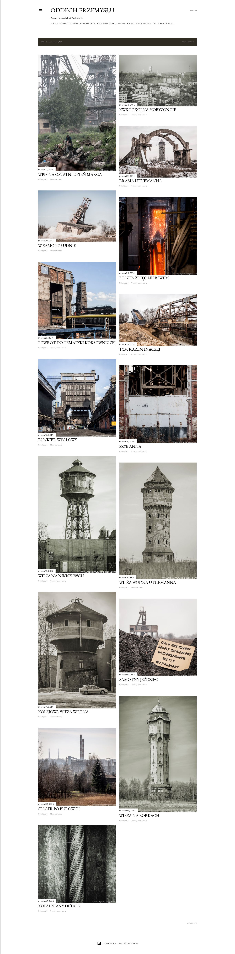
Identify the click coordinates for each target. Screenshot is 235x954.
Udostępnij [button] (42, 179)
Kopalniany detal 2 (59, 906)
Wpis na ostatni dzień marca (70, 174)
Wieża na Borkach (139, 815)
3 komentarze (56, 717)
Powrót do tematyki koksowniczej (77, 342)
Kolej (130, 23)
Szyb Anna (130, 446)
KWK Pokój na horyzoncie (147, 109)
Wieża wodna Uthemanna (147, 582)
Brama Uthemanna (140, 180)
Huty (92, 23)
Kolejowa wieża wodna (63, 711)
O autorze (73, 23)
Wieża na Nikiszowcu (61, 575)
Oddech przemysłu (82, 10)
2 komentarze (56, 179)
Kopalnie (84, 23)
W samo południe (57, 245)
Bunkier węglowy (57, 439)
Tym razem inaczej (139, 349)
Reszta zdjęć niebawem (144, 278)
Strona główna (58, 23)
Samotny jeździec (138, 679)
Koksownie (102, 23)
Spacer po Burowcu (59, 808)
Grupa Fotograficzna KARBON (149, 23)
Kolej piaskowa (117, 23)
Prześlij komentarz (139, 115)
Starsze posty (192, 923)
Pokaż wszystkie (188, 42)
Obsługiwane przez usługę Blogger (120, 943)
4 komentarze (56, 251)
